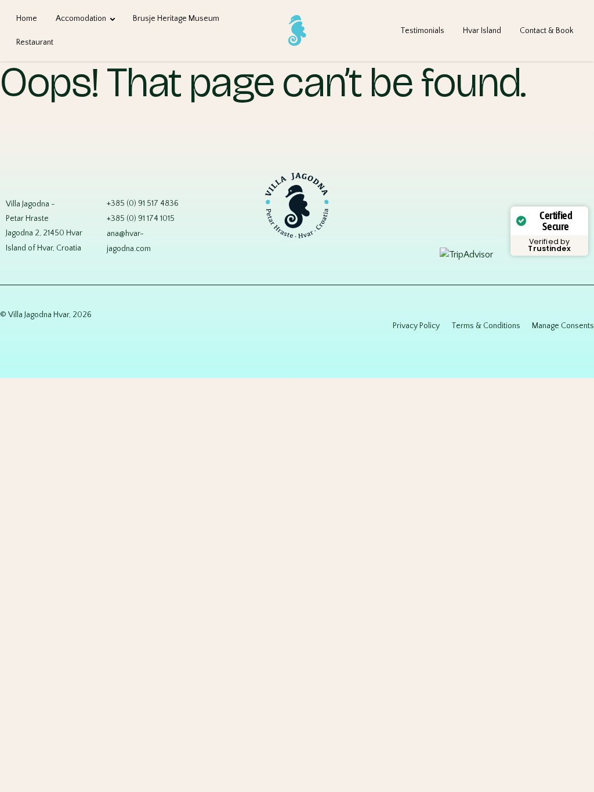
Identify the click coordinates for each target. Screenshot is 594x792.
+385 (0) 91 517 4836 (143, 203)
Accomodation (81, 18)
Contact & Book (546, 30)
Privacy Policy (416, 325)
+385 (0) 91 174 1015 (141, 218)
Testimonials (422, 30)
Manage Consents (563, 325)
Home (26, 18)
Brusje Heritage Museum (176, 18)
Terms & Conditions (485, 325)
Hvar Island (482, 30)
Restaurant (34, 42)
